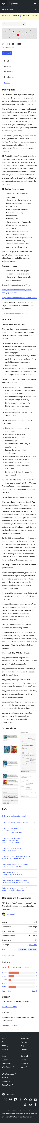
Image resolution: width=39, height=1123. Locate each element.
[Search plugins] (24, 24)
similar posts (32, 949)
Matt (5, 1078)
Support (7, 83)
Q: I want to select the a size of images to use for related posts (14, 889)
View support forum (9, 1007)
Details (6, 61)
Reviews (7, 66)
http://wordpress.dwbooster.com (14, 313)
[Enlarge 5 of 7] (16, 790)
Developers (6, 1063)
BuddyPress (7, 1085)
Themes (24, 1042)
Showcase (25, 1038)
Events (23, 1060)
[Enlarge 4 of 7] (16, 774)
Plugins (23, 1046)
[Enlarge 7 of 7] (34, 778)
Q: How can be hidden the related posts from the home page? (15, 865)
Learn (4, 1056)
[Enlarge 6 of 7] (34, 735)
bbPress (6, 1081)
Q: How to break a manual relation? (15, 823)
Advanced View (8, 955)
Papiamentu (11, 1094)
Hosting (5, 1046)
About (4, 1038)
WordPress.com (9, 1074)
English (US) (33, 945)
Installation (8, 72)
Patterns (24, 1049)
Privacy (5, 1049)
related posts (22, 949)
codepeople (9, 47)
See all (34, 991)
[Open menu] (35, 3)
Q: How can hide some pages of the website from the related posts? (16, 881)
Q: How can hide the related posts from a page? (12, 873)
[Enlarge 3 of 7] (16, 761)
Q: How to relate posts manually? (15, 816)
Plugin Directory (7, 9)
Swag (24, 1067)
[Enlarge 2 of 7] (16, 746)
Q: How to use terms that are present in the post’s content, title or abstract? (12, 831)
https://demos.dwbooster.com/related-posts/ (19, 298)
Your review (6, 991)
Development (9, 77)
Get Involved (26, 1056)
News (4, 1042)
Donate (24, 1063)
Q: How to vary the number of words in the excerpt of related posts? (16, 857)
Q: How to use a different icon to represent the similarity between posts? (12, 840)
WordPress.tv (8, 1067)
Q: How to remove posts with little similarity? (11, 849)
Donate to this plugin (10, 1025)
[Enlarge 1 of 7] (16, 735)
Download (7, 53)
